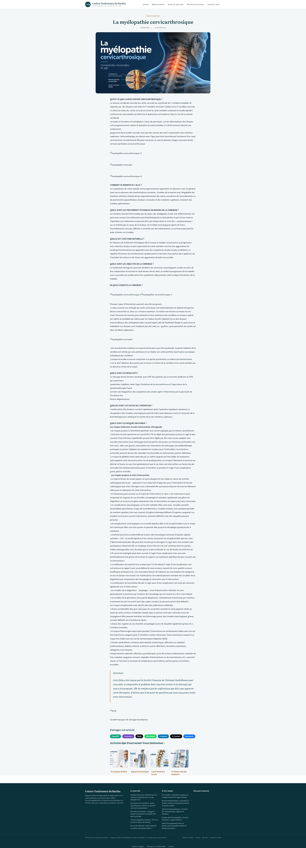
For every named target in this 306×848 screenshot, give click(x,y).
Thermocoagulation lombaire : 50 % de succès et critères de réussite (144, 821)
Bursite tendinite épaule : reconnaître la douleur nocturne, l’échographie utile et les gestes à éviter (175, 803)
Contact (171, 846)
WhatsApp (150, 736)
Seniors (197, 837)
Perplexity (128, 736)
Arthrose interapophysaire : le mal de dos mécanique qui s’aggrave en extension (174, 811)
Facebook (189, 736)
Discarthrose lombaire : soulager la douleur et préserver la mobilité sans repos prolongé (143, 814)
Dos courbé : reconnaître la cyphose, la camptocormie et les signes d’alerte (175, 796)
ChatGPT (115, 736)
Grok (139, 736)
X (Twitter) (176, 736)
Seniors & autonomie (175, 4)
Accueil (146, 4)
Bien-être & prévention (195, 4)
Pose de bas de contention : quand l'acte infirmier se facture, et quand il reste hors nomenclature (142, 805)
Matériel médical (158, 4)
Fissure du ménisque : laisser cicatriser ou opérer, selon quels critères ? (143, 826)
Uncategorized (153, 16)
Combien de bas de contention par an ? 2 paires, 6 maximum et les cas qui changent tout (144, 797)
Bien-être (205, 837)
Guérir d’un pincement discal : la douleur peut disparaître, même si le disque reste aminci (174, 826)
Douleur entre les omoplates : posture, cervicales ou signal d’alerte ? (175, 818)
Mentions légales (138, 846)
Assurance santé (213, 4)
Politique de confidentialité (156, 846)
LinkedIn (163, 736)
